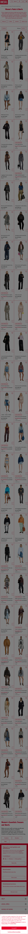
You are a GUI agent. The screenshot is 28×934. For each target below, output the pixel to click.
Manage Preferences (16, 922)
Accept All (14, 928)
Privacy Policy (5, 923)
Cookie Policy (13, 923)
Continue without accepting (14, 931)
